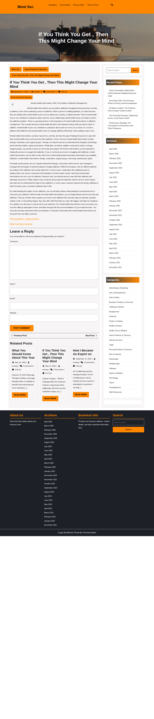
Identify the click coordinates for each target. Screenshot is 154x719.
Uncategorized (115, 387)
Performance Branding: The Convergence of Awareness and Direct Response (120, 125)
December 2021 (115, 267)
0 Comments (28, 366)
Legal (111, 345)
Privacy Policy (78, 5)
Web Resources (115, 392)
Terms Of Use (92, 5)
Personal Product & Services (120, 349)
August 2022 (114, 229)
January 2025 (114, 206)
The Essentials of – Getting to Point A (24, 219)
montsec (36, 92)
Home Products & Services (36, 69)
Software (112, 368)
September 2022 (115, 225)
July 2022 (113, 234)
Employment (114, 312)
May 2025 (113, 187)
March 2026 (114, 154)
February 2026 (115, 158)
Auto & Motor (114, 297)
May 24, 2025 (20, 362)
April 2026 (113, 149)
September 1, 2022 (20, 92)
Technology (113, 378)
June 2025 (113, 182)
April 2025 (113, 192)
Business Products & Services (121, 302)
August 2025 (114, 173)
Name (13, 284)
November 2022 (115, 215)
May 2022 (113, 244)
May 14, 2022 (50, 366)
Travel (111, 383)
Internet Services (115, 340)
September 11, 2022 (84, 359)
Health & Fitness (115, 326)
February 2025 (115, 201)
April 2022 (113, 248)
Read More (21, 396)
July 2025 (113, 177)
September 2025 (115, 168)
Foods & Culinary (116, 321)
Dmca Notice (65, 5)
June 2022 (113, 239)
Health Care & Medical (118, 331)
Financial (112, 316)
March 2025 (114, 196)
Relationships (114, 364)
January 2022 (114, 262)
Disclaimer (53, 5)
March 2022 (114, 253)
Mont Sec (26, 7)
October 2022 (114, 220)
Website (13, 313)
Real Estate (113, 359)
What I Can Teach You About (21, 224)
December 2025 (115, 163)
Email (13, 298)
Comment (14, 241)
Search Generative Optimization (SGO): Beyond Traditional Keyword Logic (122, 93)
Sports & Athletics (116, 373)
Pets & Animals (115, 354)
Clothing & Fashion (116, 307)
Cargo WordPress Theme (69, 533)
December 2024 (115, 210)
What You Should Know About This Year (23, 354)
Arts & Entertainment (117, 293)
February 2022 (115, 258)
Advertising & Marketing (118, 288)
